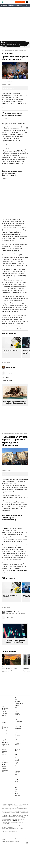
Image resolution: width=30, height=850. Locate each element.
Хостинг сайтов (17, 763)
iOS (16, 791)
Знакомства (17, 768)
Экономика (4, 702)
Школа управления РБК (17, 783)
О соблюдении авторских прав (10, 833)
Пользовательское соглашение (10, 836)
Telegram (17, 705)
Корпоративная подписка (18, 722)
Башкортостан (5, 737)
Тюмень (3, 760)
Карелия (4, 766)
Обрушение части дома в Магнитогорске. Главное (12, 114)
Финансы (4, 711)
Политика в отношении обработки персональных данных (14, 838)
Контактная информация (17, 738)
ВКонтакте (17, 701)
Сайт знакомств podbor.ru (17, 771)
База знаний (4, 715)
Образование (26, 671)
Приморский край (5, 770)
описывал (12, 570)
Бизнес (3, 706)
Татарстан (4, 758)
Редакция (17, 741)
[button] (15, 44)
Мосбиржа (16, 825)
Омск (3, 735)
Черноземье (5, 762)
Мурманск (4, 768)
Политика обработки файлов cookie (11, 841)
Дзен (16, 707)
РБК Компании (5, 671)
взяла (3, 547)
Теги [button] (8, 362)
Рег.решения (17, 765)
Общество (4, 118)
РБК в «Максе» (9, 333)
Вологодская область (5, 739)
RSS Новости (18, 728)
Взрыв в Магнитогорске (8, 50)
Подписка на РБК (18, 718)
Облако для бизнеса (17, 754)
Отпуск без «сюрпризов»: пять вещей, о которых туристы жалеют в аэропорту (10, 668)
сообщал (15, 155)
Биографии (4, 713)
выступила (16, 250)
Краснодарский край (5, 745)
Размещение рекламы (17, 743)
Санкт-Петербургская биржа (12, 826)
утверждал (21, 553)
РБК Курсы (16, 778)
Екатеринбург (5, 731)
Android (17, 793)
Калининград (5, 742)
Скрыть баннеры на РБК (17, 714)
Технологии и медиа (5, 708)
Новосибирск (5, 733)
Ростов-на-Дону (4, 755)
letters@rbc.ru (15, 820)
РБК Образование (5, 718)
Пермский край (4, 751)
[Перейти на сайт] (15, 44)
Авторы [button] (4, 362)
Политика (4, 700)
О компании (17, 734)
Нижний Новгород (4, 748)
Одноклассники (18, 703)
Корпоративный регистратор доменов (17, 759)
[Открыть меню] (27, 2)
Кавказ (3, 764)
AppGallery (17, 795)
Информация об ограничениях (10, 831)
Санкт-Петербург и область (5, 727)
